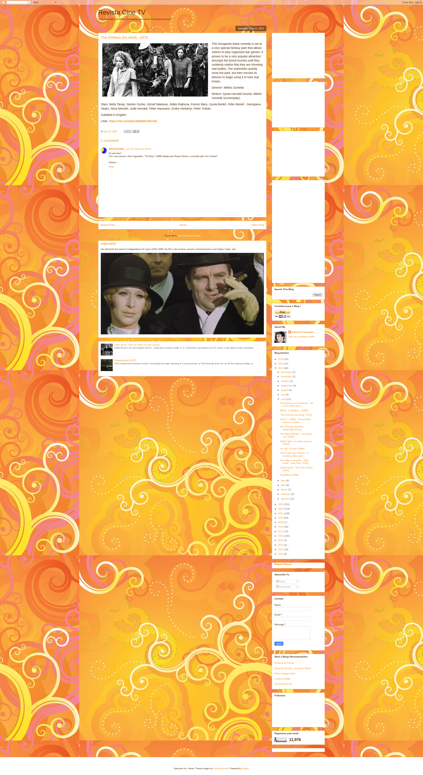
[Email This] (125, 131)
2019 (281, 522)
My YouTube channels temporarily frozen (291, 428)
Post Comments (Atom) (189, 235)
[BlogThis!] (128, 131)
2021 (281, 513)
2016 (281, 536)
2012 (281, 549)
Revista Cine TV (122, 12)
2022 (281, 508)
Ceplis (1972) (108, 243)
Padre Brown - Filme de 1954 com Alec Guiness (137, 345)
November (286, 376)
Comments (284, 586)
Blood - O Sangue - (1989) (294, 410)
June (284, 399)
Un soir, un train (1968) (292, 448)
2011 (281, 554)
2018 (281, 526)
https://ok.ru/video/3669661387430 (133, 121)
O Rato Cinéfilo (282, 678)
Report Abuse (283, 564)
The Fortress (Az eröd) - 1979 (296, 415)
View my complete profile (301, 336)
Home (183, 225)
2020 (281, 518)
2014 (281, 540)
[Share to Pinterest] (138, 131)
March (284, 489)
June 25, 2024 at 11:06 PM (138, 149)
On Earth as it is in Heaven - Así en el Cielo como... (296, 404)
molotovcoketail (220, 768)
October (285, 381)
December (286, 372)
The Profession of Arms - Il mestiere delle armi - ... (294, 454)
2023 (281, 504)
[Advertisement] (299, 54)
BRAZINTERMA (116, 149)
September (287, 385)
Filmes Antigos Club (284, 673)
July (283, 394)
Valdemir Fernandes (303, 332)
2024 (281, 368)
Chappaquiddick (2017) (125, 360)
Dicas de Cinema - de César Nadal (292, 668)
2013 (281, 545)
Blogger (245, 768)
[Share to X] (131, 131)
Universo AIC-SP (283, 684)
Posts (281, 581)
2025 (281, 363)
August (285, 390)
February (286, 494)
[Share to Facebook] (134, 131)
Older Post (257, 225)
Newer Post (108, 225)
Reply (111, 166)
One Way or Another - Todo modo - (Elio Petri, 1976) (294, 461)
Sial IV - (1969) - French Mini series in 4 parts (295, 420)
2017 (281, 531)
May (283, 480)
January (285, 498)
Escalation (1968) (289, 475)
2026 (281, 359)
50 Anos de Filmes (284, 663)
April (283, 485)
